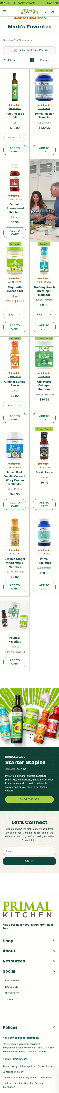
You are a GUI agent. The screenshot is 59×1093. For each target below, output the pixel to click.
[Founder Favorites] (14, 615)
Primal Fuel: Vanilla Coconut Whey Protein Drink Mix (14, 478)
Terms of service (46, 1066)
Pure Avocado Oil (15, 116)
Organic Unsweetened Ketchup (15, 208)
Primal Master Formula (44, 116)
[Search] (44, 11)
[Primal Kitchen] (29, 11)
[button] (14, 137)
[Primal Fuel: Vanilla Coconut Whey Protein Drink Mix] (14, 445)
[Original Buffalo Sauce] (14, 355)
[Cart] (52, 11)
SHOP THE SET (29, 799)
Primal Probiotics (44, 561)
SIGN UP (29, 861)
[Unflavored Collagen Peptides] (44, 355)
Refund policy (10, 1066)
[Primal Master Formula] (44, 87)
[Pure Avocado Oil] (14, 87)
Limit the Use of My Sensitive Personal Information (23, 1085)
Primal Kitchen (19, 1059)
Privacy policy (27, 1066)
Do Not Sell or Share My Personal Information (27, 1077)
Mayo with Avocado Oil (15, 289)
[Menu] (5, 11)
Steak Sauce (44, 472)
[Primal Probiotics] (44, 532)
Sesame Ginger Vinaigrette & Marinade (15, 563)
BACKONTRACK (26, 3)
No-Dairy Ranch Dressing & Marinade (44, 291)
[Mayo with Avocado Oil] (14, 260)
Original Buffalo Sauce (14, 384)
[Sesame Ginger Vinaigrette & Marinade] (14, 532)
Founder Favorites (15, 640)
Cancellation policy (13, 1072)
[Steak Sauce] (44, 445)
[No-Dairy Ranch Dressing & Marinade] (44, 260)
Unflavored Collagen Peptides (44, 385)
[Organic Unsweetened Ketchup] (14, 177)
